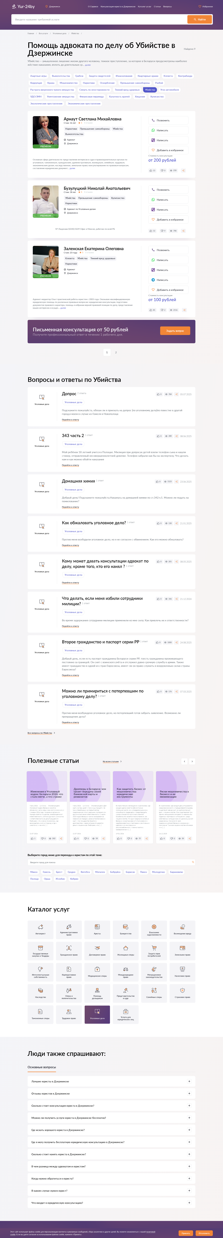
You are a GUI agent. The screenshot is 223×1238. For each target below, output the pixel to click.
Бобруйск (115, 871)
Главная (31, 33)
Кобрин (74, 878)
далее (88, 65)
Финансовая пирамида (92, 96)
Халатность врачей (119, 96)
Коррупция (36, 82)
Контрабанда (185, 75)
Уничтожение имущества (60, 96)
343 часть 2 (73, 435)
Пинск (143, 871)
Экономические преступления (84, 103)
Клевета (168, 75)
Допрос (69, 393)
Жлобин (60, 878)
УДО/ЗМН (36, 96)
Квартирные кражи (148, 75)
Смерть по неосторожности (94, 89)
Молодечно (158, 871)
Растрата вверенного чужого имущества (52, 89)
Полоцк (34, 878)
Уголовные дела (59, 33)
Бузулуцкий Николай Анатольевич (97, 188)
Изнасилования (124, 75)
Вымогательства (61, 75)
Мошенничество (69, 82)
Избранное (207, 6)
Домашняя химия (78, 480)
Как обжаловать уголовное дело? (94, 522)
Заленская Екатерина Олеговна (94, 248)
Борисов (130, 871)
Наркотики (89, 82)
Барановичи (176, 871)
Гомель (47, 871)
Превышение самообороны (135, 82)
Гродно (71, 871)
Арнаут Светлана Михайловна (92, 118)
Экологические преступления (46, 103)
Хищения (140, 96)
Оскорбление (107, 82)
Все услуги (43, 33)
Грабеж (79, 75)
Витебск (85, 871)
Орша (47, 878)
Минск (33, 871)
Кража (50, 82)
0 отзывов (88, 123)
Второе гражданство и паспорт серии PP (100, 641)
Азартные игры (38, 75)
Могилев (100, 871)
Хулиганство (157, 96)
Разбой (159, 82)
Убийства (150, 89)
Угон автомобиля (169, 89)
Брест (59, 871)
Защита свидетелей (99, 75)
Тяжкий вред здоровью (127, 89)
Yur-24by (26, 6)
